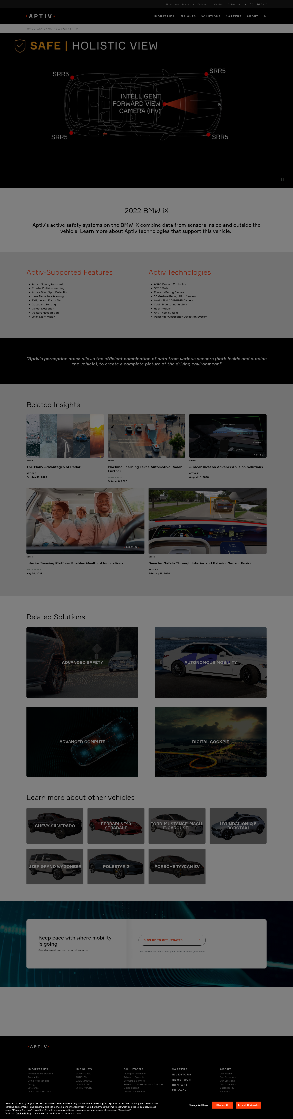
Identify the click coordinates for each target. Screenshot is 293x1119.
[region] (146, 1105)
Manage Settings (198, 1105)
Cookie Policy (23, 1113)
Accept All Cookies (248, 1105)
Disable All (222, 1105)
